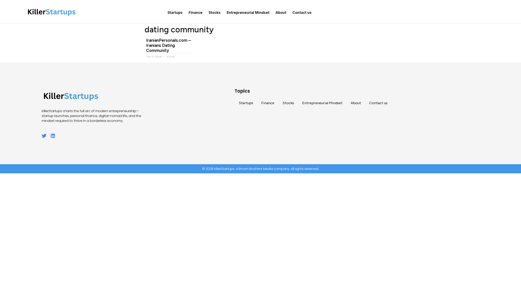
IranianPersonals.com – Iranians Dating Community (168, 45)
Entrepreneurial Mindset (248, 13)
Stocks (215, 13)
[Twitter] (44, 135)
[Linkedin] (52, 135)
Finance (195, 13)
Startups (175, 13)
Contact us (302, 13)
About (281, 13)
